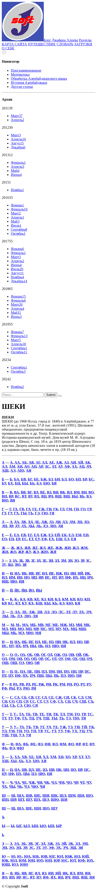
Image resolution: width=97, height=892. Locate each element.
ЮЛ (13, 860)
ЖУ (28, 552)
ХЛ (45, 757)
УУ (60, 731)
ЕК (64, 535)
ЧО (69, 782)
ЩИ (37, 808)
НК (65, 642)
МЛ (5, 629)
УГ (42, 727)
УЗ (70, 727)
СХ (60, 701)
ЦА (17, 770)
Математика (20, 74)
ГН (76, 509)
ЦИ (51, 770)
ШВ (29, 795)
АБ (24, 462)
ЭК (70, 844)
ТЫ (54, 718)
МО (21, 629)
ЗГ (33, 560)
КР (4, 603)
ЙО (31, 590)
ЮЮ (24, 864)
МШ (82, 629)
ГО (83, 509)
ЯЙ (58, 873)
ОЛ (4, 659)
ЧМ (61, 782)
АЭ (13, 470)
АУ (60, 466)
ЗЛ (57, 560)
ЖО (13, 552)
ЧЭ (26, 786)
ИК (87, 573)
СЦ (67, 701)
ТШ (46, 718)
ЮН (31, 860)
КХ (31, 603)
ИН (19, 577)
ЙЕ (17, 590)
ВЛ (69, 492)
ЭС (31, 848)
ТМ (70, 714)
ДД (30, 522)
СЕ (51, 697)
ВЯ (12, 500)
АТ (54, 466)
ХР (74, 757)
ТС (90, 714)
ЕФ (44, 539)
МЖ (63, 625)
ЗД (39, 560)
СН (4, 701)
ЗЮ (18, 565)
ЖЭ (36, 552)
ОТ (54, 659)
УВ (35, 727)
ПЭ (63, 675)
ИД (44, 573)
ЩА (20, 808)
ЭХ (58, 848)
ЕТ (31, 539)
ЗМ (63, 560)
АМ (12, 466)
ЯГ (30, 873)
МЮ (29, 633)
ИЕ (51, 573)
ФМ (63, 744)
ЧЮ (34, 786)
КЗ (43, 599)
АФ (67, 466)
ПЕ (29, 671)
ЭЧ (65, 848)
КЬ (55, 603)
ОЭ (21, 663)
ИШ (5, 581)
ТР (83, 714)
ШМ (72, 795)
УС (47, 731)
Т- (15, 714)
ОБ (29, 655)
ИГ (38, 573)
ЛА (17, 612)
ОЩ (13, 663)
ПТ (4, 675)
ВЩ (66, 496)
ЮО (40, 860)
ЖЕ (50, 548)
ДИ (57, 522)
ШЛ (63, 795)
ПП (73, 671)
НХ (18, 646)
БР (85, 479)
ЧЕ (24, 782)
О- (16, 655)
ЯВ (24, 873)
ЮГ (52, 856)
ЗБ (21, 560)
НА (17, 642)
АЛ (4, 466)
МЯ (38, 633)
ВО (91, 492)
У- (16, 727)
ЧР (76, 782)
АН (19, 466)
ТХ (24, 718)
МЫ (5, 633)
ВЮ (5, 500)
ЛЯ (35, 616)
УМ (12, 731)
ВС (17, 496)
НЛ (72, 642)
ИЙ (80, 573)
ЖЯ (53, 552)
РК (55, 684)
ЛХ (81, 612)
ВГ (30, 492)
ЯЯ (92, 877)
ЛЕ (24, 612)
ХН (60, 757)
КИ (50, 599)
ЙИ (24, 590)
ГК (55, 509)
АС (47, 466)
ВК (62, 492)
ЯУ (38, 877)
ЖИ (67, 548)
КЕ (36, 599)
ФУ (91, 744)
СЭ (19, 705)
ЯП (11, 877)
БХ (10, 483)
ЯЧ (67, 877)
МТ (51, 629)
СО (11, 701)
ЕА (16, 535)
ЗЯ (24, 565)
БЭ (39, 483)
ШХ (37, 799)
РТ (83, 684)
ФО (71, 744)
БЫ (25, 483)
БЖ (44, 479)
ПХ (25, 675)
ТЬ (61, 718)
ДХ (23, 526)
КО (80, 599)
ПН (59, 671)
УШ (5, 735)
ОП (34, 659)
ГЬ (30, 513)
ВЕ (42, 492)
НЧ (25, 646)
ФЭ (12, 748)
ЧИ (39, 782)
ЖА (19, 548)
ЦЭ (34, 774)
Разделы (85, 40)
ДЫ (31, 526)
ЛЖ (32, 612)
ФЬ (4, 748)
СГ (37, 697)
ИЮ (13, 581)
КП (87, 599)
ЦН (66, 770)
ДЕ (37, 522)
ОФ (68, 659)
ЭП (18, 848)
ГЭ (37, 513)
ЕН (85, 535)
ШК (54, 795)
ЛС (61, 612)
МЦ (74, 629)
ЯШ (75, 877)
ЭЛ (77, 844)
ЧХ (4, 786)
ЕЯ (73, 539)
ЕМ (78, 535)
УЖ (63, 727)
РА (15, 684)
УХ (74, 731)
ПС (87, 671)
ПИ (37, 671)
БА (16, 479)
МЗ (71, 625)
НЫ (33, 646)
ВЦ (43, 496)
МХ (66, 629)
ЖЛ (75, 548)
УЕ (55, 727)
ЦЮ (41, 774)
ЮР (57, 860)
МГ (48, 625)
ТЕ (41, 714)
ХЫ (13, 761)
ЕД (36, 535)
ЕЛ (71, 535)
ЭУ (44, 848)
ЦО (73, 770)
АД (44, 462)
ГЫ (24, 513)
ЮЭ (15, 864)
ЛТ (68, 612)
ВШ (58, 496)
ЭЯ (80, 848)
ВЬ (82, 496)
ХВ (24, 757)
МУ (58, 629)
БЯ (54, 483)
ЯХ (53, 877)
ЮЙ (85, 856)
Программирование (26, 70)
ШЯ (64, 799)
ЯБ (17, 873)
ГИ (48, 509)
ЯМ (80, 873)
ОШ (5, 663)
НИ (58, 642)
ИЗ (66, 573)
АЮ (20, 470)
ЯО (4, 877)
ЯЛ (72, 873)
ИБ (24, 573)
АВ (31, 462)
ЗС (88, 560)
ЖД (42, 548)
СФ (53, 701)
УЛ (4, 731)
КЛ (57, 599)
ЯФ (46, 877)
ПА (22, 671)
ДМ (72, 522)
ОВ (36, 655)
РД (28, 684)
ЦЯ (49, 774)
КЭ (62, 603)
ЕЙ (57, 535)
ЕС (24, 539)
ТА (21, 714)
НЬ (40, 646)
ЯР (18, 877)
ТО (77, 714)
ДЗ (51, 522)
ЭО (11, 848)
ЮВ (44, 856)
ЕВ (23, 535)
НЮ (55, 646)
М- (18, 625)
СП (19, 701)
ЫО (43, 826)
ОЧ (89, 659)
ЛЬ (12, 616)
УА (21, 727)
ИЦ (82, 577)
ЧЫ (12, 786)
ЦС (87, 770)
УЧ (89, 731)
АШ (5, 470)
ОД (49, 655)
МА (25, 625)
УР (40, 731)
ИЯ (21, 581)
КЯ (77, 603)
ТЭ (68, 718)
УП (33, 731)
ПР (80, 671)
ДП (4, 526)
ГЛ (62, 509)
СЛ (80, 697)
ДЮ (53, 526)
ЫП (51, 826)
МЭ (21, 633)
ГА (15, 509)
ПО (66, 671)
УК (91, 727)
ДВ (23, 522)
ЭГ (37, 844)
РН (69, 684)
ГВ (21, 509)
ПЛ (44, 671)
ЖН (5, 552)
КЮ (69, 603)
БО (71, 479)
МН (13, 629)
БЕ (36, 479)
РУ (89, 684)
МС (43, 629)
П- (16, 671)
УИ (77, 727)
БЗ (50, 479)
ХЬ (21, 761)
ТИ (48, 714)
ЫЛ (26, 826)
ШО (89, 795)
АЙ (80, 462)
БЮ (46, 483)
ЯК (65, 873)
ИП (34, 577)
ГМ (69, 509)
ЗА (15, 560)
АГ (38, 462)
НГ (31, 642)
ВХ (36, 496)
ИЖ (59, 573)
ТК (55, 714)
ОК (85, 655)
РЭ (19, 688)
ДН (79, 522)
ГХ (16, 513)
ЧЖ (32, 782)
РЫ (12, 688)
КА (22, 599)
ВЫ (75, 496)
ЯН (87, 873)
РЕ (34, 684)
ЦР (80, 770)
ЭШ (73, 848)
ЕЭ (66, 539)
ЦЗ (45, 770)
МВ (41, 625)
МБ (33, 625)
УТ (53, 731)
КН (72, 599)
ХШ (5, 761)
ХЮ (35, 761)
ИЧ (90, 577)
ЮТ (73, 860)
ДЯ (60, 526)
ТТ (4, 718)
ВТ (24, 496)
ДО (86, 522)
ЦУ (4, 774)
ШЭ (45, 799)
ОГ (43, 655)
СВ (31, 697)
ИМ (12, 577)
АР (40, 466)
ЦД (31, 770)
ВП (4, 496)
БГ (30, 479)
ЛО (54, 612)
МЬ (13, 633)
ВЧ (50, 496)
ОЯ (37, 663)
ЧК (46, 782)
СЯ (35, 705)
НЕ (44, 642)
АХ (74, 466)
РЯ (33, 688)
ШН (80, 795)
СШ (82, 701)
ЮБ (35, 856)
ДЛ (64, 522)
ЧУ (88, 782)
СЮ (27, 705)
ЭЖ (50, 844)
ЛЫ (5, 616)
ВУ (30, 496)
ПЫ (49, 675)
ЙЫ (39, 590)
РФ (4, 688)
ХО (67, 757)
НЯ (63, 646)
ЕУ (37, 539)
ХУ (87, 757)
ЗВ (27, 560)
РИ (48, 684)
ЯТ (32, 877)
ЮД (60, 856)
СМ (88, 697)
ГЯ (52, 513)
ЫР (59, 826)
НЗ (51, 642)
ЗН (70, 560)
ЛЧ (88, 612)
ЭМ (85, 844)
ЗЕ (44, 560)
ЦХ (18, 774)
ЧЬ (19, 786)
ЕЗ (50, 535)
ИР (41, 577)
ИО (27, 577)
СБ (24, 697)
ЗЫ (10, 565)
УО (26, 731)
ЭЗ (57, 844)
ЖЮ (44, 552)
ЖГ (35, 548)
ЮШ (6, 864)
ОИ (71, 655)
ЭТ (38, 848)
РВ (21, 684)
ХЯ (43, 761)
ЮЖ (68, 856)
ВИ (55, 492)
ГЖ (42, 509)
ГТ (4, 513)
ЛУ (74, 612)
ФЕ (33, 744)
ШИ (45, 795)
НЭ (47, 646)
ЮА (27, 856)
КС (11, 603)
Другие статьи (22, 87)
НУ (11, 646)
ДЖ (44, 522)
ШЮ (55, 799)
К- (16, 599)
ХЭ (28, 761)
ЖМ (84, 548)
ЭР (25, 848)
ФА (18, 744)
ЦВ (24, 770)
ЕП (11, 539)
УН (19, 731)
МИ (79, 625)
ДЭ (45, 526)
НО (79, 642)
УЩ (13, 735)
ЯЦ (60, 877)
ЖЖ (58, 548)
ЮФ (81, 860)
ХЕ (31, 757)
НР (86, 642)
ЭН (4, 848)
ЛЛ (46, 612)
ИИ (73, 573)
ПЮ (71, 675)
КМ (65, 599)
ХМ (53, 757)
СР (25, 701)
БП (78, 479)
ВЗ (49, 492)
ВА (16, 492)
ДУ (17, 526)
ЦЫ (26, 774)
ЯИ (50, 873)
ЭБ (23, 844)
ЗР (82, 560)
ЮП (48, 860)
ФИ (47, 744)
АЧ (88, 466)
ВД (36, 492)
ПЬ (56, 675)
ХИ (38, 757)
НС (4, 646)
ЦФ (11, 774)
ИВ (31, 573)
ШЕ (37, 795)
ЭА (16, 844)
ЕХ (51, 539)
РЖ (41, 684)
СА (17, 697)
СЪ (90, 701)
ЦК (59, 770)
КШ (39, 603)
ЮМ (22, 860)
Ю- (19, 856)
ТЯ (83, 718)
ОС (47, 659)
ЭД (43, 844)
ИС (47, 577)
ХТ (81, 757)
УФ (67, 731)
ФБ (25, 744)
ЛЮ (27, 616)
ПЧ (32, 675)
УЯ (28, 735)
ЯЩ (84, 877)
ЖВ (27, 548)
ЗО (76, 560)
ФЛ (55, 744)
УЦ (82, 731)
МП (28, 629)
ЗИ (50, 560)
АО (26, 466)
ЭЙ (63, 844)
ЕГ (30, 535)
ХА (17, 757)
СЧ (75, 701)
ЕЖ (44, 535)
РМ (62, 684)
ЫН (35, 826)
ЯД (37, 873)
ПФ (18, 675)
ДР (11, 526)
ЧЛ (54, 782)
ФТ (85, 744)
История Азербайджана (29, 82)
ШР (13, 799)
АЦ (81, 466)
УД (48, 727)
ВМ (77, 492)
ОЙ (78, 655)
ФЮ (20, 748)
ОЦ (82, 659)
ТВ (34, 714)
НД (37, 642)
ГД (28, 509)
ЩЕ (29, 808)
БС (91, 479)
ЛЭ (19, 616)
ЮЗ (77, 856)
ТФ (17, 718)
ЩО (46, 808)
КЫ (47, 603)
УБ (28, 727)
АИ (73, 462)
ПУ (10, 675)
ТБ (28, 714)
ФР (78, 744)
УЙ (84, 727)
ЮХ (90, 860)
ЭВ (30, 844)
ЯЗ (44, 873)
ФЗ (40, 744)
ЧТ (82, 782)
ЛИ (39, 612)
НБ (24, 642)
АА (17, 462)
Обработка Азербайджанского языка (39, 78)
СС (32, 701)
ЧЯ (42, 786)
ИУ (61, 577)
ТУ (10, 718)
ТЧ (38, 718)
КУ (24, 603)
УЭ (21, 735)
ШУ (29, 799)
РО (76, 684)
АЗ (66, 462)
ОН (19, 659)
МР (36, 629)
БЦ (17, 483)
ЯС (25, 877)
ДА (16, 522)
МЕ (55, 625)
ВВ (23, 492)
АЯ (28, 470)
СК (73, 697)
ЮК (5, 860)
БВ (23, 479)
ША (20, 795)
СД (44, 697)
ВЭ (88, 496)
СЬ (12, 705)
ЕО (4, 539)
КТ (17, 603)
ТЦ (31, 718)
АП (34, 466)
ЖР (20, 552)
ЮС (64, 860)
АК (87, 462)
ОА (22, 655)
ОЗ (64, 655)
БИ (57, 479)
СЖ (58, 697)
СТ (39, 701)
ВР (11, 496)
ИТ (54, 577)
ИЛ (4, 577)
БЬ (32, 483)
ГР (89, 509)
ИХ (75, 577)
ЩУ (54, 808)
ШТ (21, 799)
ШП (5, 799)
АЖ (59, 462)
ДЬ (38, 526)
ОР (40, 659)
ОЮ (29, 663)
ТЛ (62, 714)
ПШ (40, 675)
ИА (17, 573)
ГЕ (34, 509)
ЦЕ (38, 770)
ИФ (68, 577)
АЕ (51, 462)
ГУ (10, 513)
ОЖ (57, 655)
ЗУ (4, 565)
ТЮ (76, 718)
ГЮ (45, 513)
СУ (46, 701)
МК (87, 625)
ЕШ (59, 539)
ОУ (60, 659)
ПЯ (79, 675)
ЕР (18, 539)
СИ (66, 697)
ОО (26, 659)
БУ (4, 483)
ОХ (75, 659)
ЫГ (19, 826)
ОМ (12, 659)
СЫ (5, 705)
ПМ (52, 671)
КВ (29, 599)
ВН (84, 492)
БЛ (64, 479)
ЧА (17, 782)
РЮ (26, 688)
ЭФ (51, 848)
